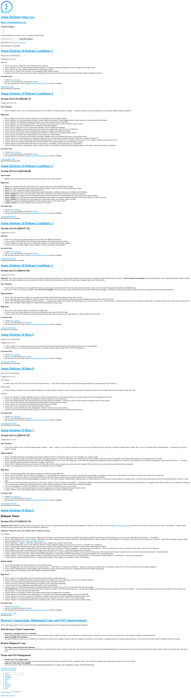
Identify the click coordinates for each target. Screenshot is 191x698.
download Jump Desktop (122, 525)
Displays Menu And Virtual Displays (32, 541)
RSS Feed (14, 42)
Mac (12, 80)
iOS (6, 683)
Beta (6, 688)
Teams (7, 679)
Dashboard (8, 677)
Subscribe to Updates (8, 26)
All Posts (7, 675)
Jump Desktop (18, 17)
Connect (7, 686)
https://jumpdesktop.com (13, 22)
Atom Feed (21, 42)
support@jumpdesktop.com (38, 83)
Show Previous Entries (8, 670)
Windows (17, 80)
